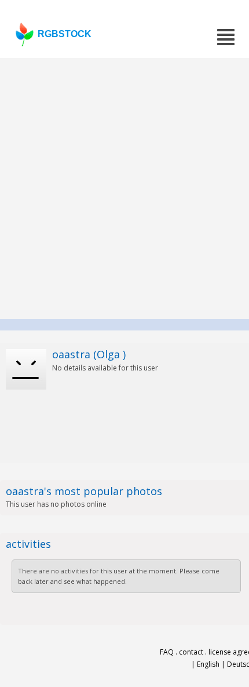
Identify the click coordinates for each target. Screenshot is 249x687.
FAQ (167, 652)
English (208, 664)
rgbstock (64, 34)
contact (191, 652)
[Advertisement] (124, 188)
